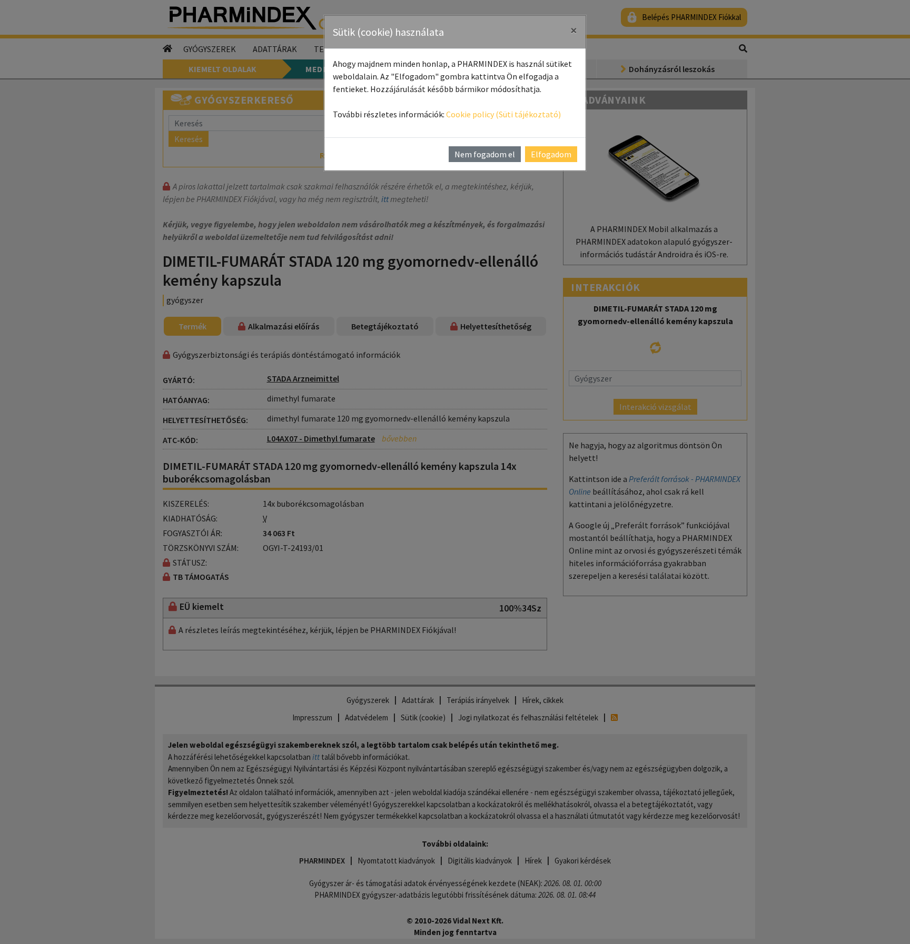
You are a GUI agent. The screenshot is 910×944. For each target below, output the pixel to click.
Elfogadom (551, 154)
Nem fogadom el (484, 154)
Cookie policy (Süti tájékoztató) (503, 114)
